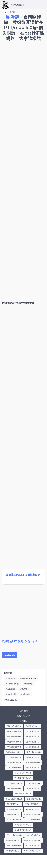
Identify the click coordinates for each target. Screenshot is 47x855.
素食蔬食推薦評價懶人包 (14, 799)
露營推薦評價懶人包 (32, 768)
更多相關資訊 (9, 655)
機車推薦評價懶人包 (32, 726)
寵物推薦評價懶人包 (14, 736)
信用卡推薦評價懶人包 (14, 835)
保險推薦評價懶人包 (33, 762)
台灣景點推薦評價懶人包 (32, 814)
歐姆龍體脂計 (28, 684)
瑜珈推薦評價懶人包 (13, 804)
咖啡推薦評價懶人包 (32, 757)
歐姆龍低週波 (25, 694)
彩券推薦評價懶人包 (32, 788)
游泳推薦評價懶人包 (32, 846)
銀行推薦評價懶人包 (32, 747)
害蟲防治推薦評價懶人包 (32, 840)
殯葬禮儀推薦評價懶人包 (23, 773)
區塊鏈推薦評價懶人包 (32, 804)
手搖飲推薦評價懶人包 (14, 762)
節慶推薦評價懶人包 (14, 846)
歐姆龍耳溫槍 (10, 678)
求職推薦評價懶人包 (14, 747)
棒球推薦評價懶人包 (33, 835)
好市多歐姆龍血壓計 (12, 684)
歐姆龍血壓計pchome (28, 678)
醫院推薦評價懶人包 (34, 752)
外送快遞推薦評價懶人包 (14, 783)
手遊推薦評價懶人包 (14, 757)
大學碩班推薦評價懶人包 (14, 752)
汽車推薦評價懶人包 (32, 731)
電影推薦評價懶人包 (12, 851)
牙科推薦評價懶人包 (32, 809)
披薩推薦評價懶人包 (33, 820)
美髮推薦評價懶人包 (34, 799)
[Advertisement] (23, 68)
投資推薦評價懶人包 (14, 788)
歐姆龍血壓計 (10, 689)
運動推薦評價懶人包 (14, 726)
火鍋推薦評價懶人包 (34, 783)
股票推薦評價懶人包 (14, 742)
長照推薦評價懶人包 (14, 731)
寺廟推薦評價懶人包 (32, 736)
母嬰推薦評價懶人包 (32, 742)
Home (5, 12)
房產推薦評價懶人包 (14, 768)
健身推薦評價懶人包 (14, 809)
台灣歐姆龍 (23, 689)
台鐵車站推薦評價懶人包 (23, 794)
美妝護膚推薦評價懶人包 (23, 825)
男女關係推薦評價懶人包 (23, 830)
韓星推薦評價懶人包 (12, 814)
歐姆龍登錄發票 (11, 694)
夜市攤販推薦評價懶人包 (23, 778)
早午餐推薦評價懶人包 (14, 820)
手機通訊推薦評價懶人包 (32, 851)
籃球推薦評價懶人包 (12, 840)
